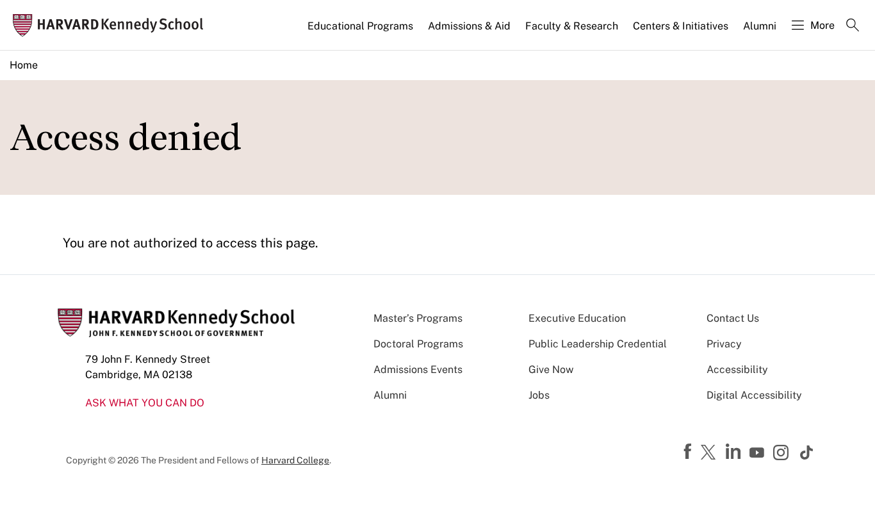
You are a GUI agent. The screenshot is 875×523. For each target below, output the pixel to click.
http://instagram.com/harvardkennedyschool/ (782, 454)
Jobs (539, 395)
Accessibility (737, 369)
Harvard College (295, 460)
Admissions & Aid (469, 26)
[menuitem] (361, 31)
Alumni (759, 26)
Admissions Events (417, 369)
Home (24, 65)
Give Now (550, 369)
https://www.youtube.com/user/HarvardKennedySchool (758, 453)
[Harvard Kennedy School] (112, 25)
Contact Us (733, 318)
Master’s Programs (417, 318)
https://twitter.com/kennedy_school (710, 453)
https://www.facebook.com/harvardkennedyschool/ (689, 452)
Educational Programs (360, 26)
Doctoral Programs (418, 344)
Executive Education (577, 318)
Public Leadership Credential (597, 344)
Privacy (724, 344)
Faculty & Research (571, 26)
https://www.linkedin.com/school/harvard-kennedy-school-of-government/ (734, 452)
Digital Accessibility (754, 395)
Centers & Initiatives (680, 26)
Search (852, 26)
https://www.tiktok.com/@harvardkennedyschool (807, 452)
